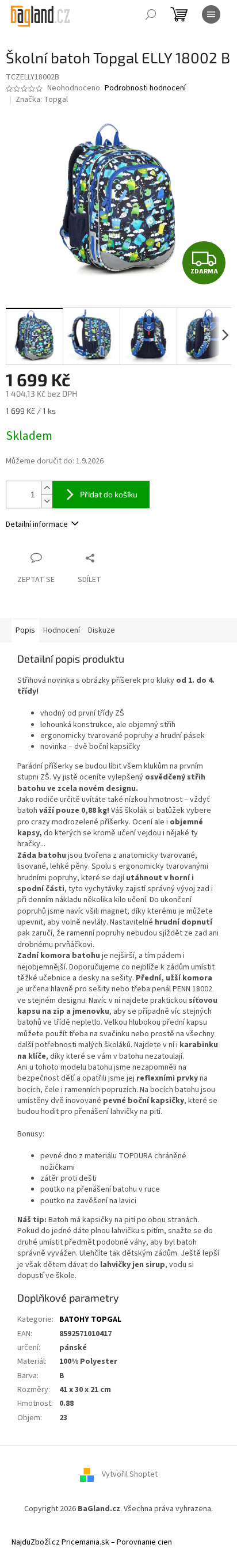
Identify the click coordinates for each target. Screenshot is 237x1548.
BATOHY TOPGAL (90, 1319)
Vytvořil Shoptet (130, 1475)
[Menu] (211, 14)
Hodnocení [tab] (61, 630)
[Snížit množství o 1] (46, 501)
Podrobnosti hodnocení (145, 88)
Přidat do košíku (108, 494)
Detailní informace (37, 524)
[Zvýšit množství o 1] (46, 488)
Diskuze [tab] (101, 630)
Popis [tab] (25, 630)
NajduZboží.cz (36, 1542)
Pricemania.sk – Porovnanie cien (117, 1542)
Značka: (42, 99)
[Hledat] (150, 14)
